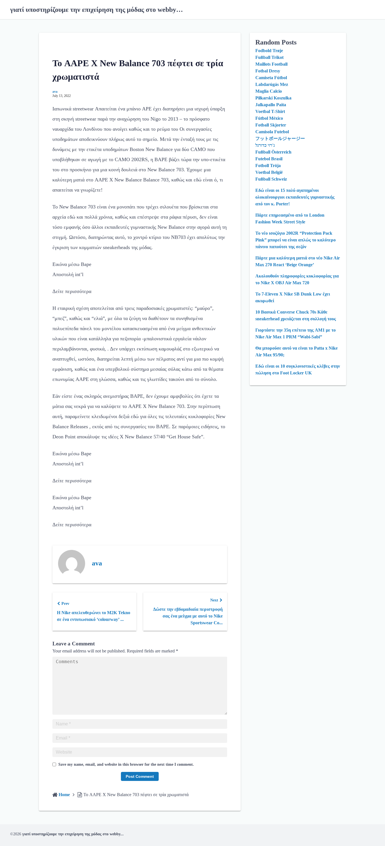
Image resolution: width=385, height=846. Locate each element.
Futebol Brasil (268, 158)
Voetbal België (269, 172)
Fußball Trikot (269, 57)
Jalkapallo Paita (270, 104)
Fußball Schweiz (271, 179)
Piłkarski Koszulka (273, 98)
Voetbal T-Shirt (270, 111)
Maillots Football (271, 64)
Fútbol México (269, 118)
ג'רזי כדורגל (265, 145)
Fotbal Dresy (267, 70)
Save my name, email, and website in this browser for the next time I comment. (126, 764)
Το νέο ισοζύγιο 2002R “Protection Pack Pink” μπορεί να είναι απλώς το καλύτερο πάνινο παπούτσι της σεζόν (295, 240)
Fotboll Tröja (268, 165)
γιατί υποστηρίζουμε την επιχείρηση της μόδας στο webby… (96, 9)
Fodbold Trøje (269, 50)
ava (54, 92)
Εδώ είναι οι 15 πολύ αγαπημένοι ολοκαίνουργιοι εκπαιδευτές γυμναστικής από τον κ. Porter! (295, 197)
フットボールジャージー (280, 138)
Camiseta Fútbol (271, 77)
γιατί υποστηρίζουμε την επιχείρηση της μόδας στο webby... (73, 834)
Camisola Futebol (272, 131)
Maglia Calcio (268, 91)
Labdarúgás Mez (271, 84)
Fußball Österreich (273, 152)
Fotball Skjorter (270, 125)
